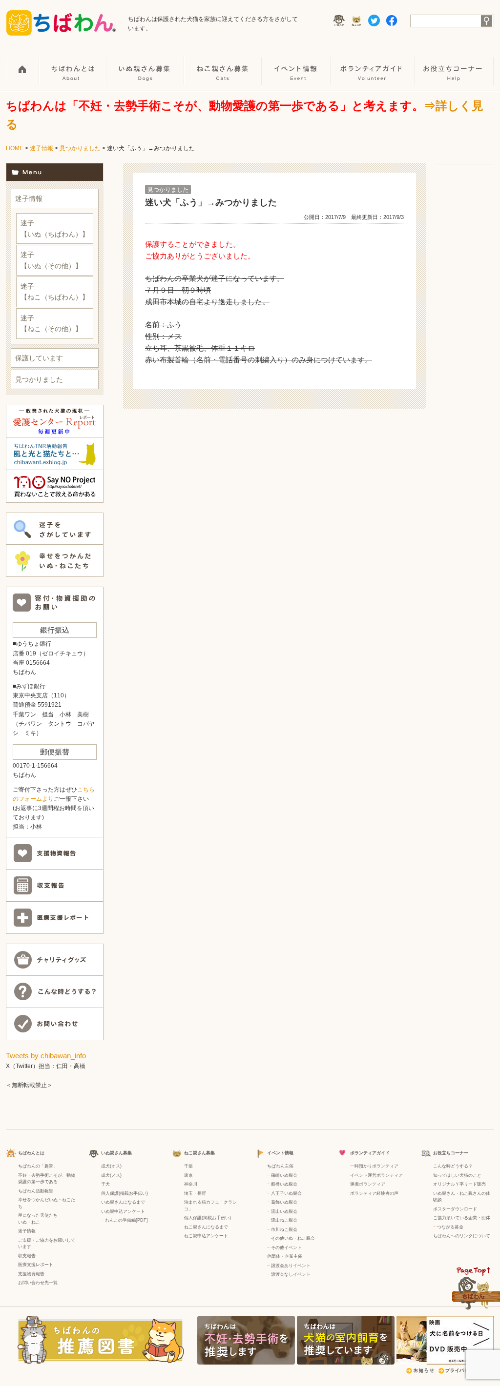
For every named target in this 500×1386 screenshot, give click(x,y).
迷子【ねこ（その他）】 (51, 323)
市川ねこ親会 (284, 1229)
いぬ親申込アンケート (123, 1211)
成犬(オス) (111, 1166)
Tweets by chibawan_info (46, 1055)
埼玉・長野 (195, 1193)
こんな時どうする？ (453, 1166)
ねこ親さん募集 (223, 64)
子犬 (105, 1184)
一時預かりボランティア (374, 1166)
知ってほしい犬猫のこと (457, 1175)
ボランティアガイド (373, 64)
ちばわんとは (73, 64)
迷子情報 (41, 148)
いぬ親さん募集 (146, 64)
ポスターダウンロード (455, 1209)
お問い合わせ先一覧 (38, 1282)
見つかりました (80, 148)
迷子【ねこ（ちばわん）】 (55, 291)
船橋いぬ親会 (284, 1184)
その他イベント (286, 1247)
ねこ (35, 1222)
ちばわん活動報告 (35, 1190)
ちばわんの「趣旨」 (38, 1166)
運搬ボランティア (367, 1184)
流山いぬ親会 (284, 1211)
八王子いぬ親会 (286, 1193)
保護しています (39, 358)
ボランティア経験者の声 (374, 1193)
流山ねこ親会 (284, 1220)
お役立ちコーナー (454, 64)
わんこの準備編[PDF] (126, 1220)
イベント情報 (296, 64)
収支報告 (27, 1255)
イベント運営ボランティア (376, 1175)
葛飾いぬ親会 (284, 1202)
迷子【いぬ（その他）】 (51, 260)
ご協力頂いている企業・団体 (461, 1217)
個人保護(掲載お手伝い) (124, 1193)
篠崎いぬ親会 (284, 1175)
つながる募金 (450, 1227)
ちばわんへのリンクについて (461, 1235)
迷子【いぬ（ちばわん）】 (55, 228)
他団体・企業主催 (284, 1256)
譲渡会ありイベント (291, 1265)
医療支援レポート (35, 1264)
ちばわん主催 (280, 1166)
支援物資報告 (31, 1273)
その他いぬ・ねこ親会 (293, 1238)
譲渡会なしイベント (291, 1274)
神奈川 (190, 1184)
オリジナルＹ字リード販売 (459, 1184)
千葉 (188, 1166)
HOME (23, 64)
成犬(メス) (111, 1175)
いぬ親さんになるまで (123, 1202)
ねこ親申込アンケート (206, 1235)
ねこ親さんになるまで (206, 1227)
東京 (188, 1175)
